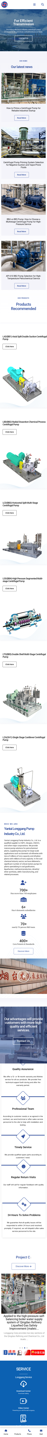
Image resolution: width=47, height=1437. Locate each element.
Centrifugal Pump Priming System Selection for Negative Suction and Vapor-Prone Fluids (23, 165)
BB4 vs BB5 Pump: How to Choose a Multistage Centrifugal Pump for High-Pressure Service (23, 221)
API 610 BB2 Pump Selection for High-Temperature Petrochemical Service (23, 277)
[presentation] (8, 1298)
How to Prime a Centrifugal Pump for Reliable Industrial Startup (23, 109)
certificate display (23, 1426)
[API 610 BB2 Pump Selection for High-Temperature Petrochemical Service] (23, 256)
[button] (42, 4)
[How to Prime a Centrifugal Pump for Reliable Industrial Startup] (23, 88)
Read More (21, 118)
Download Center (23, 1391)
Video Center (23, 1408)
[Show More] (23, 1313)
